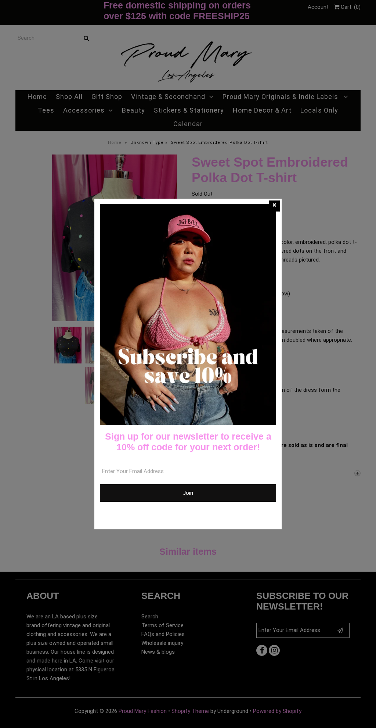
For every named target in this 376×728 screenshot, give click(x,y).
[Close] (274, 206)
